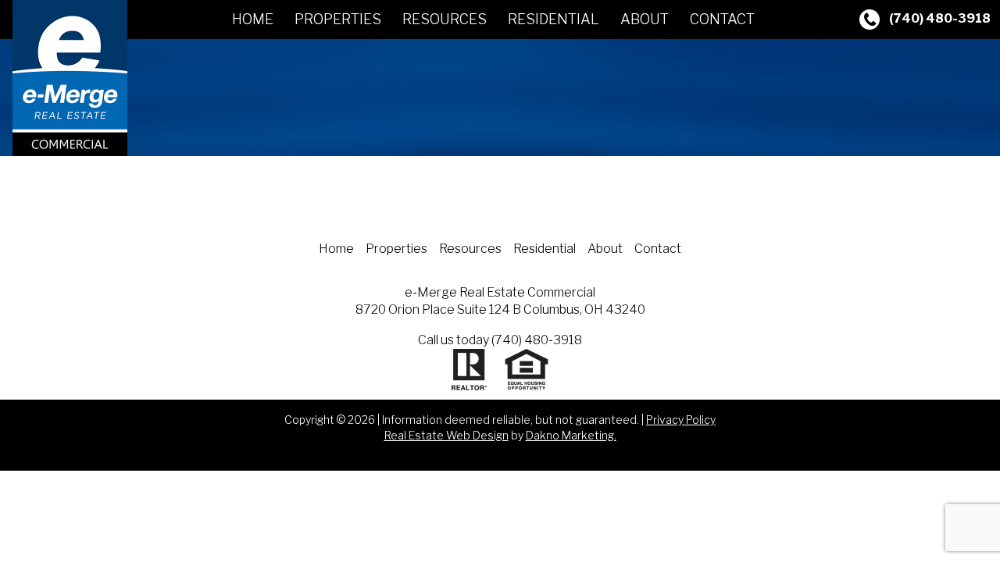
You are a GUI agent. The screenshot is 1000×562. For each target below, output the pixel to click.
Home (252, 19)
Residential (553, 19)
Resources (444, 19)
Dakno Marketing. (571, 435)
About (644, 19)
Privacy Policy (681, 419)
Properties (338, 19)
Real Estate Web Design (446, 435)
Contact (722, 19)
